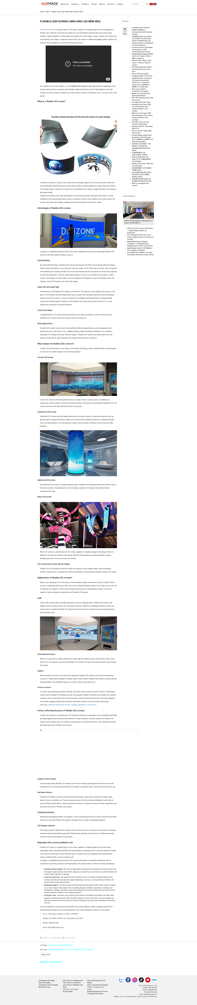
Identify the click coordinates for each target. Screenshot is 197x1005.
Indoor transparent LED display (97, 985)
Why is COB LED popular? (140, 74)
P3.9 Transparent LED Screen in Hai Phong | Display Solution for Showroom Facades (140, 237)
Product (84, 4)
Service (110, 4)
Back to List (46, 954)
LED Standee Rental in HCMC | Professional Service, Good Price (142, 69)
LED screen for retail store (72, 983)
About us (64, 4)
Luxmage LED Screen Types (141, 102)
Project (94, 4)
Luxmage (67, 86)
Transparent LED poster (95, 994)
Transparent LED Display (46, 980)
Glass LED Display (44, 983)
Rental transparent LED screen (97, 991)
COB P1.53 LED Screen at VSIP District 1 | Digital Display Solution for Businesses (140, 230)
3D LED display (68, 991)
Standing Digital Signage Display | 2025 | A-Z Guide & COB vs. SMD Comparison (142, 56)
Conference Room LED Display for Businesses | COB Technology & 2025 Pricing (142, 49)
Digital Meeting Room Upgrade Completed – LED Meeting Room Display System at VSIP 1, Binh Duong (139, 244)
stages (64, 331)
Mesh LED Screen (44, 987)
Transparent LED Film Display (48, 985)
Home (42, 12)
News (101, 4)
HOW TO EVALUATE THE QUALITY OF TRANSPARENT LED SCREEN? (141, 159)
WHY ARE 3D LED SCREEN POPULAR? (60, 945)
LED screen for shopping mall (73, 980)
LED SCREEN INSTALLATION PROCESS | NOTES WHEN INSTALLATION (141, 174)
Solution (74, 4)
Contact (120, 4)
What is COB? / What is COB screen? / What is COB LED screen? (141, 63)
